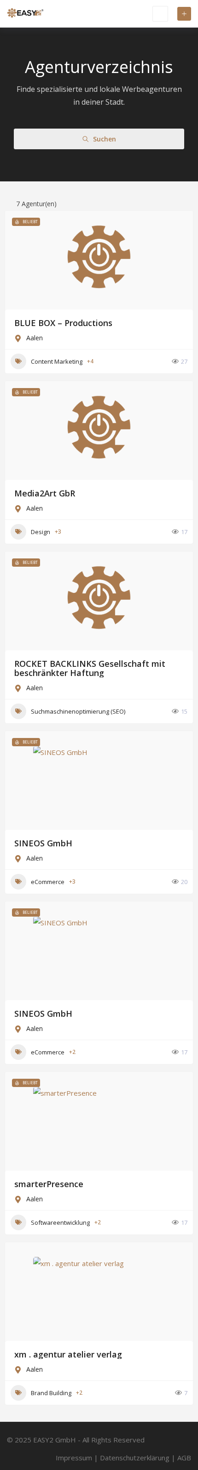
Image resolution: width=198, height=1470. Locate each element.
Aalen (34, 337)
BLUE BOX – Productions (63, 322)
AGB (184, 1457)
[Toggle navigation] (160, 14)
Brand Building (51, 1393)
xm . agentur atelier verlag (68, 1354)
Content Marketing (56, 361)
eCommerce (47, 882)
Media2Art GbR (44, 493)
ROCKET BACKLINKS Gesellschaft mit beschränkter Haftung (89, 668)
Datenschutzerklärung (134, 1457)
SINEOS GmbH (43, 843)
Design (40, 532)
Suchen (104, 139)
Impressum (74, 1457)
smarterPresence (48, 1183)
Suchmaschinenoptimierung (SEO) (78, 711)
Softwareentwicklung (60, 1222)
